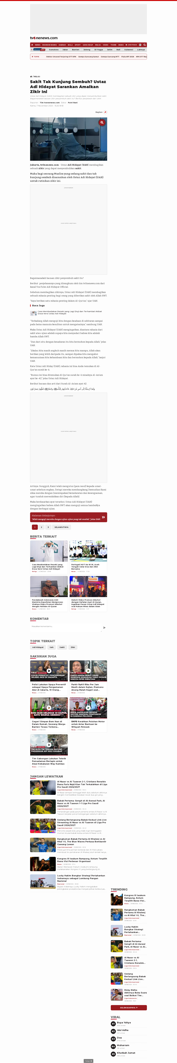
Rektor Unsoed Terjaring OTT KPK (61, 57)
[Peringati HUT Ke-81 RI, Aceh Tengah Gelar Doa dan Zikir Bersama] (88, 551)
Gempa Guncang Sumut (88, 57)
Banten (75, 50)
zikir (41, 168)
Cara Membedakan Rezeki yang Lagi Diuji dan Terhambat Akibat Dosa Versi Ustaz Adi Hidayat (70, 312)
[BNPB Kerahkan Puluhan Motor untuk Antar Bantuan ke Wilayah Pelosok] (88, 707)
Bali (118, 50)
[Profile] (140, 44)
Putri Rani (73, 103)
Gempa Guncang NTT (110, 57)
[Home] (43, 38)
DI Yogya (99, 50)
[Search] (145, 44)
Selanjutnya (62, 527)
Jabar (65, 50)
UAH (85, 165)
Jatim (109, 50)
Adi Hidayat (74, 165)
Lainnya (141, 50)
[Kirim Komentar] (104, 628)
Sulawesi (128, 50)
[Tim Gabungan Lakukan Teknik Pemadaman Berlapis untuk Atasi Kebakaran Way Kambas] (49, 744)
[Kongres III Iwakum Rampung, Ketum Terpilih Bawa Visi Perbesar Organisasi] (43, 864)
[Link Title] (31, 76)
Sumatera (53, 50)
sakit (78, 168)
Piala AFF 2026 (127, 57)
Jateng (87, 50)
